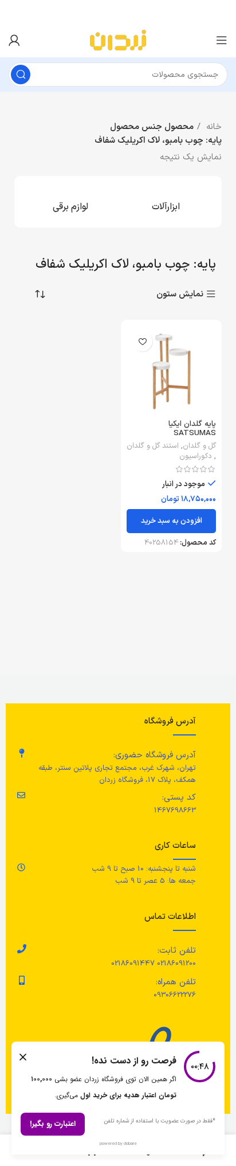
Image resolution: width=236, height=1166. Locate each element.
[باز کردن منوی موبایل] (221, 40)
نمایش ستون (179, 294)
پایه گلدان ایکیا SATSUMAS (192, 428)
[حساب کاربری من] (14, 40)
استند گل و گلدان (153, 446)
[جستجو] (20, 74)
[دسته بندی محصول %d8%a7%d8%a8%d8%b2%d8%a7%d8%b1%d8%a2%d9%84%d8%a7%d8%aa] (165, 202)
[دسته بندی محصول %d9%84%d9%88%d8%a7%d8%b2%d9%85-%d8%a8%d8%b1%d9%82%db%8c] (70, 202)
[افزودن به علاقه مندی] (142, 341)
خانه (212, 127)
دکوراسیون (195, 456)
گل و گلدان (199, 446)
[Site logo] (118, 39)
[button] (171, 521)
